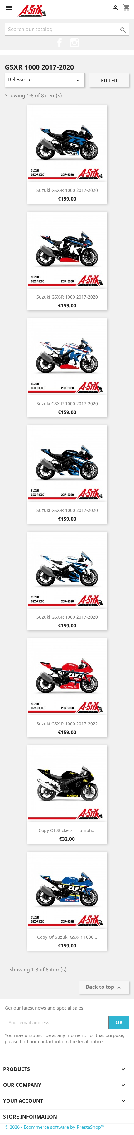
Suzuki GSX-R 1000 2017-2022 (67, 724)
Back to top (104, 988)
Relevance (44, 80)
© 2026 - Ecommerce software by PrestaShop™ (55, 1127)
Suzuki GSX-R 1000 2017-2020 (67, 190)
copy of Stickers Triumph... (67, 830)
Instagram (74, 42)
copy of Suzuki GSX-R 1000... (67, 937)
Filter (109, 80)
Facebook (59, 42)
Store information (30, 1116)
